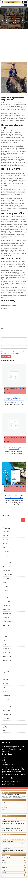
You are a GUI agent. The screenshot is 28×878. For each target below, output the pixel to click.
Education (4, 865)
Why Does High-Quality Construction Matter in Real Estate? (13, 823)
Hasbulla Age (4, 240)
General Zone (21, 21)
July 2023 (5, 676)
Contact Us (4, 805)
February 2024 (7, 648)
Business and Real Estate (6, 857)
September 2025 (7, 574)
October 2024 (6, 617)
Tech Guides (4, 862)
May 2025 (5, 590)
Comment (4, 308)
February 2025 (7, 602)
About (3, 759)
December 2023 (7, 656)
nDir (21, 389)
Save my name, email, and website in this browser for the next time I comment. (12, 352)
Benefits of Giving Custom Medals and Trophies (10, 821)
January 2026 (6, 559)
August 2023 (6, 672)
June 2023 (5, 679)
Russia (24, 240)
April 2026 (5, 547)
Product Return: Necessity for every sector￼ (14, 448)
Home (3, 757)
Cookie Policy (4, 812)
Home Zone (4, 872)
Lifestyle (3, 870)
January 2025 (6, 605)
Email (3, 336)
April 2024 (5, 641)
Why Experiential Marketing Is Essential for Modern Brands (13, 830)
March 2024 (6, 644)
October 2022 (6, 711)
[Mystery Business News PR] (2, 2)
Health (3, 860)
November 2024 (7, 613)
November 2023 (7, 660)
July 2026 (5, 535)
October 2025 (6, 570)
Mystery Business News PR (9, 21)
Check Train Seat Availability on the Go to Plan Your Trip (14, 497)
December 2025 (7, 563)
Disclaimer (4, 809)
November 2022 (7, 707)
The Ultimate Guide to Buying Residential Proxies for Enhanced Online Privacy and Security (13, 848)
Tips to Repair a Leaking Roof (7, 841)
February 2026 (7, 555)
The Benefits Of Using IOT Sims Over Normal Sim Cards (14, 399)
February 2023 (7, 695)
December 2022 (7, 703)
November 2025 (7, 567)
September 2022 (7, 714)
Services (4, 761)
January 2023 (6, 699)
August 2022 (6, 718)
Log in (4, 730)
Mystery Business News (9, 2)
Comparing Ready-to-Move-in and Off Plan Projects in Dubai (13, 839)
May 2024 (5, 637)
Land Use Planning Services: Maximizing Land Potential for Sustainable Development (12, 844)
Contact (4, 762)
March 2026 (6, 551)
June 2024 (5, 633)
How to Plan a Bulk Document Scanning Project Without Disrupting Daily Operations (13, 768)
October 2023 (6, 664)
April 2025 (5, 594)
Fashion (3, 874)
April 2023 (5, 687)
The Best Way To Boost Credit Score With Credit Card (11, 826)
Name (3, 328)
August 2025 (6, 578)
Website (3, 344)
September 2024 (7, 621)
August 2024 (6, 625)
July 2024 (5, 629)
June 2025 (5, 586)
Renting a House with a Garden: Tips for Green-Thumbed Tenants (12, 851)
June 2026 (5, 539)
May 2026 (5, 543)
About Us (4, 802)
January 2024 (6, 652)
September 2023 (7, 668)
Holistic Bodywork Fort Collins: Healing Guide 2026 (11, 828)
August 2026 (6, 532)
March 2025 (6, 598)
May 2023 (5, 683)
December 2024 (7, 609)
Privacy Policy (4, 807)
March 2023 (6, 691)
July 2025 (5, 582)
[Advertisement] (14, 44)
